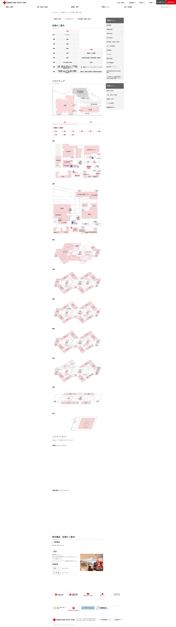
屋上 (73, 134)
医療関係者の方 (111, 107)
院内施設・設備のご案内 (84, 19)
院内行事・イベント (112, 66)
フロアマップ (69, 19)
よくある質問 (110, 103)
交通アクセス (162, 2)
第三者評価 (109, 37)
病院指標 (109, 50)
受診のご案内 (9, 7)
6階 (99, 131)
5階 (91, 131)
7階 (56, 134)
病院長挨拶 (109, 29)
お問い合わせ (171, 2)
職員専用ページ (118, 619)
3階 (73, 131)
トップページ (55, 12)
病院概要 (109, 25)
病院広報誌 (109, 58)
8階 (64, 134)
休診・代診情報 (128, 7)
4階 (82, 131)
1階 (56, 131)
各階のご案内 (57, 19)
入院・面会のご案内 (42, 7)
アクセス (109, 54)
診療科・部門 (75, 7)
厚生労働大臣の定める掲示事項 (114, 71)
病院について (105, 7)
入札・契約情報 (111, 46)
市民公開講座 (110, 62)
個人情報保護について (106, 619)
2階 (64, 131)
